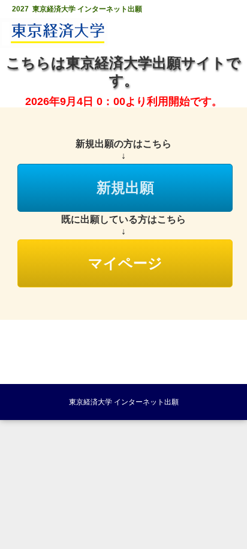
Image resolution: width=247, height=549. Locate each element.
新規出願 (125, 188)
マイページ (125, 263)
